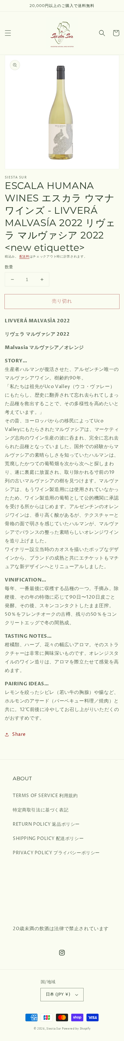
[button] (8, 33)
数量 (9, 267)
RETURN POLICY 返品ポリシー (46, 824)
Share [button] (19, 734)
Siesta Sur (53, 1029)
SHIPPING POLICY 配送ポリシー (48, 839)
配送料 (24, 256)
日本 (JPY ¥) (58, 994)
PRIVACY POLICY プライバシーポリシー (56, 853)
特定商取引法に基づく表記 (40, 810)
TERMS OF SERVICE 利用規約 (45, 796)
